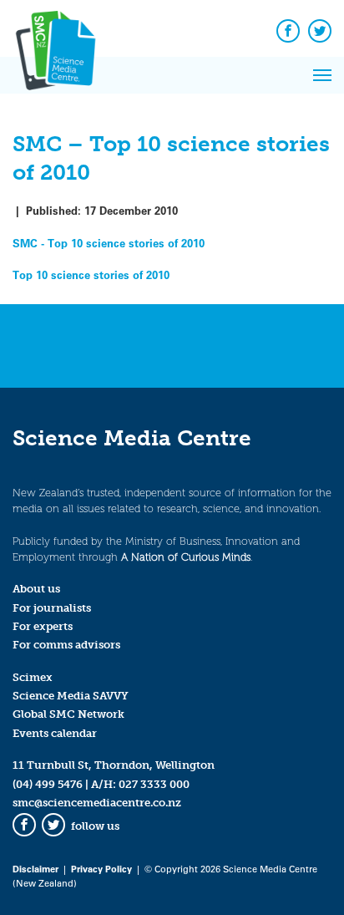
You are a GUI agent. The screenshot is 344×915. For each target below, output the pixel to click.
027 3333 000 (154, 784)
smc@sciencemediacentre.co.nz (97, 802)
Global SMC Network (68, 714)
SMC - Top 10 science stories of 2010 (109, 243)
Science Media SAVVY (71, 695)
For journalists (52, 608)
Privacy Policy (101, 868)
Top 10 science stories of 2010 (91, 274)
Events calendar (55, 733)
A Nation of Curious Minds (185, 557)
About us (36, 588)
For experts (43, 626)
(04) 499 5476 (48, 784)
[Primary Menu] (322, 75)
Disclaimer (35, 868)
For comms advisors (66, 644)
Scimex (33, 677)
